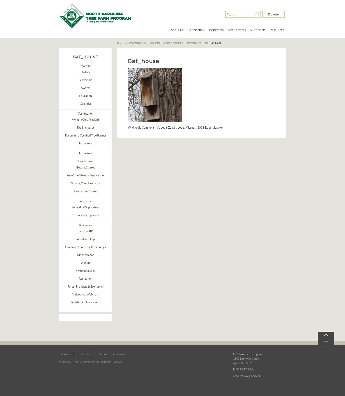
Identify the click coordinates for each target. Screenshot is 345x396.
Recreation (85, 278)
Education (85, 95)
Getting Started (85, 167)
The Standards (86, 127)
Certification (196, 30)
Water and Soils (85, 270)
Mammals (178, 43)
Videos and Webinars (85, 294)
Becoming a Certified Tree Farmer (85, 135)
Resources (277, 30)
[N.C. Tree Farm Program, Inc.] (95, 15)
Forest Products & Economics (86, 286)
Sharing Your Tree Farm (85, 183)
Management (85, 254)
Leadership (85, 79)
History (85, 72)
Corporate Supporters (85, 215)
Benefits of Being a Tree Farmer (85, 175)
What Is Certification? (85, 119)
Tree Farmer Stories (85, 191)
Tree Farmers (237, 30)
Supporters (257, 30)
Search (257, 14)
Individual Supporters (85, 207)
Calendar (85, 103)
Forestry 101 (85, 231)
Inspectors (216, 30)
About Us (177, 30)
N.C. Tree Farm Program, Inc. (132, 43)
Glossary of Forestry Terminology (85, 247)
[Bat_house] (155, 95)
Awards (85, 87)
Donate (273, 14)
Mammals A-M (193, 43)
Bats (206, 43)
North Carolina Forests (85, 302)
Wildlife (166, 43)
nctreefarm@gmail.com (247, 375)
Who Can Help (86, 239)
